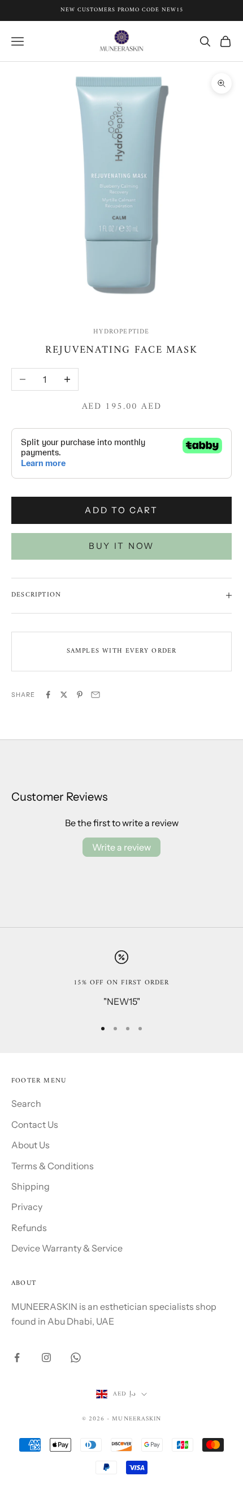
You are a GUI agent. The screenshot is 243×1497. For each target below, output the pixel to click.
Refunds (29, 1227)
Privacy (26, 1206)
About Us (30, 1145)
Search (26, 1103)
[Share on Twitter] (63, 694)
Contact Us (34, 1124)
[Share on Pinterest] (79, 694)
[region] (121, 979)
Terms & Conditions (52, 1166)
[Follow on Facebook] (17, 1357)
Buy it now (121, 545)
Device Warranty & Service (67, 1248)
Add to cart (121, 510)
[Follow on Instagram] (46, 1357)
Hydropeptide (121, 332)
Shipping (30, 1186)
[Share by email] (95, 694)
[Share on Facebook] (48, 694)
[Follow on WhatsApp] (75, 1357)
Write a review (121, 847)
